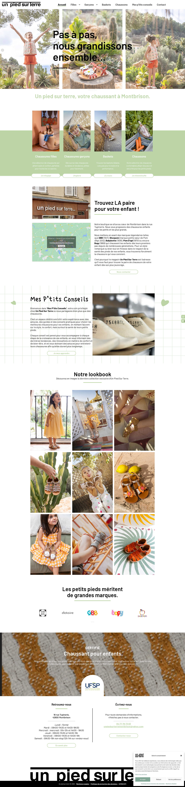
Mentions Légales (82, 784)
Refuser (158, 779)
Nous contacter (123, 272)
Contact (161, 4)
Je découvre (60, 67)
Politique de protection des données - (104, 784)
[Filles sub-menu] (80, 4)
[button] (181, 756)
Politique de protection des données (153, 783)
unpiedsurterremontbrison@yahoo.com (123, 726)
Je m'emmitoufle (139, 175)
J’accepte (61, 246)
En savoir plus (61, 745)
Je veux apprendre (61, 353)
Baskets (106, 4)
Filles (73, 4)
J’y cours (108, 175)
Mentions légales (171, 783)
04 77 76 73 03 (123, 723)
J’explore (77, 175)
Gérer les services (141, 774)
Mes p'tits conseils (142, 4)
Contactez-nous (123, 736)
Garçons (89, 4)
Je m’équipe (46, 175)
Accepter (143, 779)
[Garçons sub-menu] (97, 4)
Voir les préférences (174, 779)
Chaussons (121, 4)
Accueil (62, 4)
